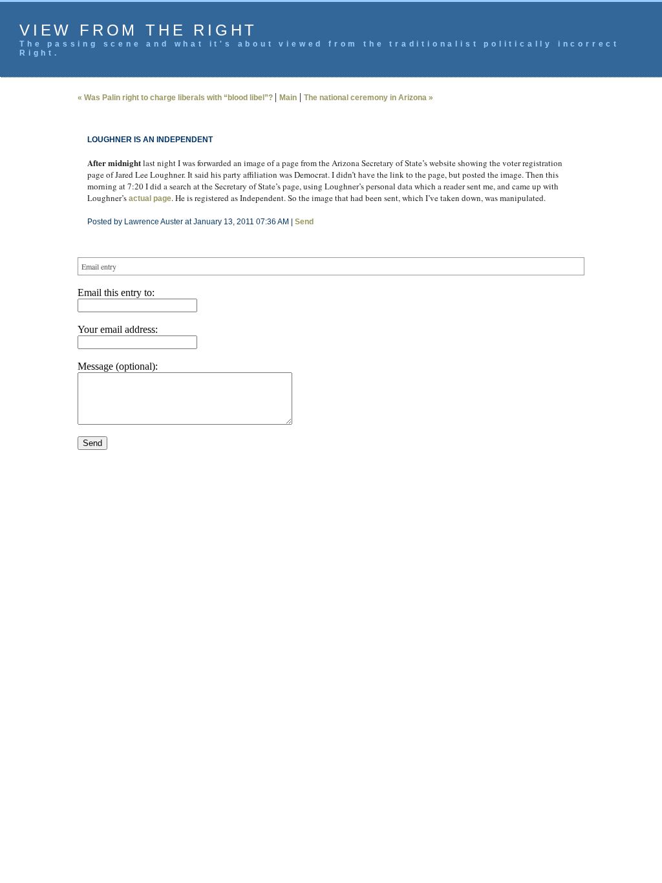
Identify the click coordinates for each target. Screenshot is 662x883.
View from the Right (138, 30)
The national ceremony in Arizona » (368, 97)
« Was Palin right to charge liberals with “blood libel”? (176, 97)
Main (288, 97)
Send (304, 221)
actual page (150, 198)
